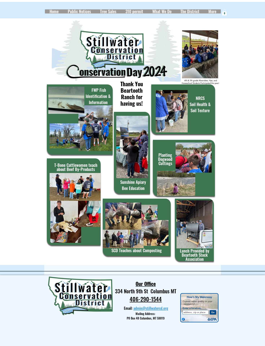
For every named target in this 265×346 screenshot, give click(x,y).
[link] (224, 12)
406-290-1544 (146, 299)
